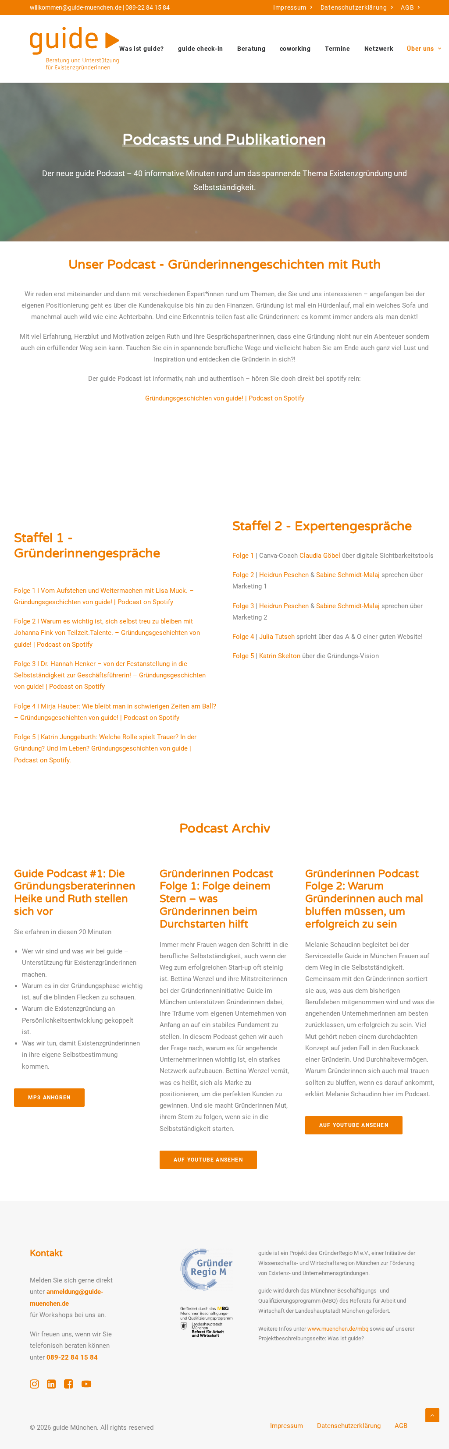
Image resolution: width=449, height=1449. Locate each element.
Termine (337, 48)
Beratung (251, 48)
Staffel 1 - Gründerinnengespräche (87, 545)
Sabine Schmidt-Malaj (348, 575)
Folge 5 (243, 656)
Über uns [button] (420, 48)
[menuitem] (293, 7)
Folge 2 (243, 575)
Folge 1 (243, 556)
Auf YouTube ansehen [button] (208, 1160)
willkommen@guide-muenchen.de (75, 7)
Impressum (289, 7)
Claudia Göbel (319, 556)
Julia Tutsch (277, 637)
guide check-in (200, 48)
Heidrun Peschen (284, 575)
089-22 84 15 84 (147, 7)
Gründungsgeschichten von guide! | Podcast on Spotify (224, 398)
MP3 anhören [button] (49, 1098)
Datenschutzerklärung (354, 7)
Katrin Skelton (279, 656)
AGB (407, 7)
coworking (295, 48)
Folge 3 (243, 606)
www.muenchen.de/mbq (337, 1328)
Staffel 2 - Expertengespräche (322, 526)
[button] (34, 1386)
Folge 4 (243, 637)
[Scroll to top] (432, 1415)
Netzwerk (378, 48)
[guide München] (74, 49)
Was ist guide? (141, 48)
